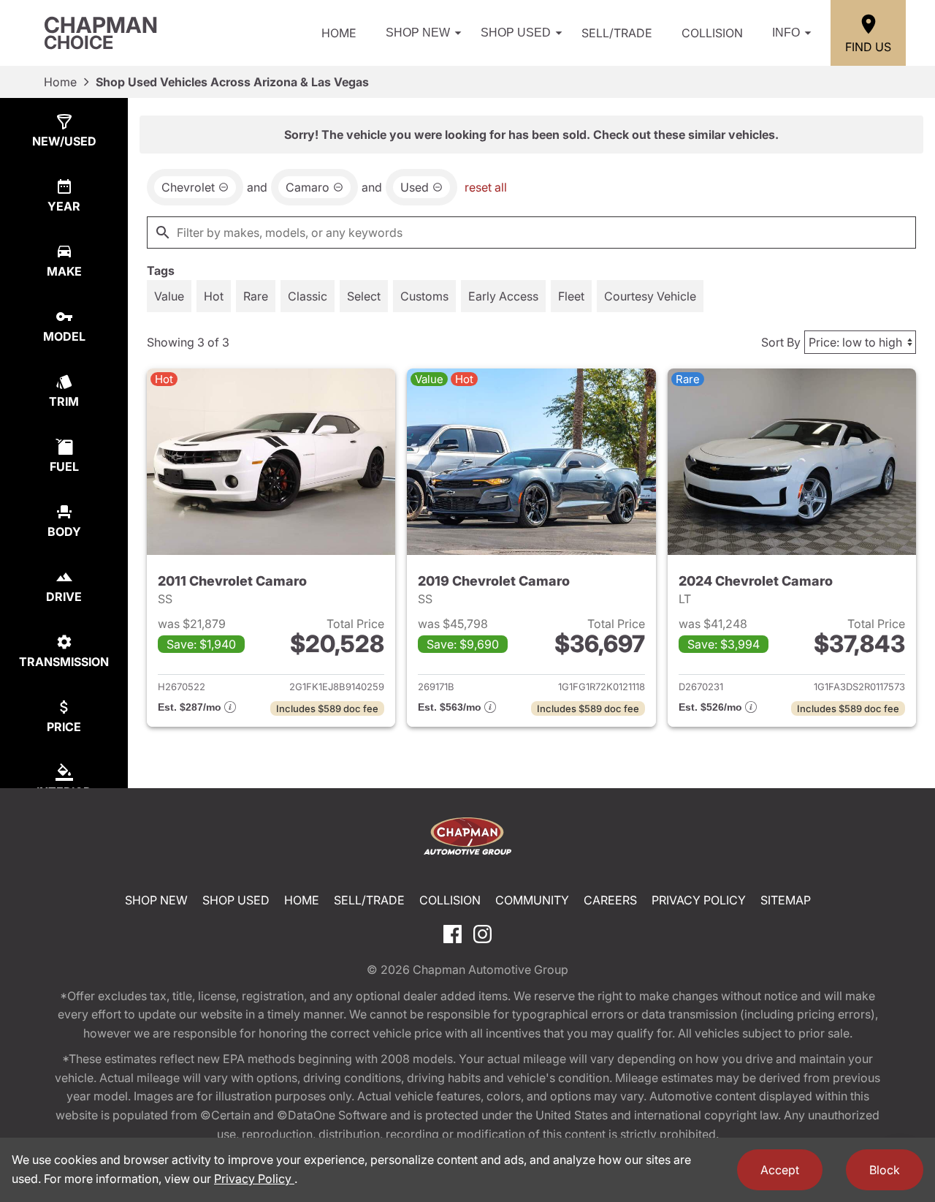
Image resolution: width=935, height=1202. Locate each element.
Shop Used (516, 32)
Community (532, 900)
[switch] (169, 296)
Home (338, 33)
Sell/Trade (616, 33)
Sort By (781, 342)
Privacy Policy (699, 900)
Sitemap (785, 900)
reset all (486, 187)
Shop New (418, 32)
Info (786, 32)
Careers (610, 900)
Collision (712, 33)
